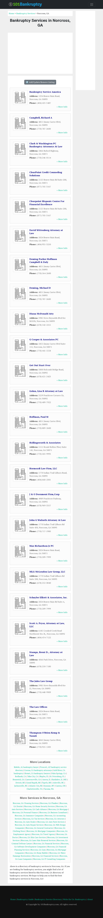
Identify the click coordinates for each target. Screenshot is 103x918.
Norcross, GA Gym (38, 850)
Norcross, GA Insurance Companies (29, 815)
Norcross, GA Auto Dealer (25, 822)
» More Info (62, 106)
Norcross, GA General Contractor (39, 828)
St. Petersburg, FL (57, 776)
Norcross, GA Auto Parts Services (51, 822)
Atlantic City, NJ (35, 786)
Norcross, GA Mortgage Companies (41, 831)
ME (65, 779)
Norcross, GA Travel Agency (43, 834)
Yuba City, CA (33, 776)
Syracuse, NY (49, 786)
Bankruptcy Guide (25, 899)
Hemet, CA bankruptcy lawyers (37, 773)
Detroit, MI (20, 782)
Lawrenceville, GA (33, 779)
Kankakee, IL (57, 779)
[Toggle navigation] (91, 4)
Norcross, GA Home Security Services (39, 806)
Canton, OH (60, 786)
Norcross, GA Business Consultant (53, 812)
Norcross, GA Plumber (49, 803)
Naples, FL (44, 776)
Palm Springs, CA (59, 773)
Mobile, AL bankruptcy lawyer (26, 767)
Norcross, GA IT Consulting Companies (49, 859)
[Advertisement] (40, 53)
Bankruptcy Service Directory (48, 899)
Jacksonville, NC (21, 786)
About (90, 899)
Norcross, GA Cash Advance (35, 809)
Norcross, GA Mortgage (58, 809)
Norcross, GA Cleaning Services (26, 803)
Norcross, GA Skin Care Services (32, 837)
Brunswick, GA (18, 779)
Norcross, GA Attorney (55, 819)
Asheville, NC (58, 782)
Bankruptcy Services (25, 13)
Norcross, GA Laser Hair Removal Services (38, 840)
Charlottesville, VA (34, 789)
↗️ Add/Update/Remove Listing (40, 82)
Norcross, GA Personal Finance (25, 812)
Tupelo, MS (46, 782)
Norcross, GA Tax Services (33, 819)
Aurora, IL (46, 779)
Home (11, 13)
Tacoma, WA (49, 789)
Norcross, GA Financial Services (47, 843)
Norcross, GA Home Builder (36, 853)
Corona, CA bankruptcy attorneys (38, 770)
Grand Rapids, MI (33, 782)
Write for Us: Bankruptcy (74, 899)
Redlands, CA (20, 776)
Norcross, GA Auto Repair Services (29, 825)
